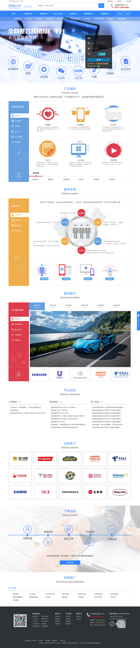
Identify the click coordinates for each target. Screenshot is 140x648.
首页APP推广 (82, 594)
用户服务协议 (14, 410)
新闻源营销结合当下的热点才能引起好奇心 (64, 419)
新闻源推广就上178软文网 (59, 410)
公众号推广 (32, 594)
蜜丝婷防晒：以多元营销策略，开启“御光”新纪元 (106, 424)
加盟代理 (57, 619)
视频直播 (18, 142)
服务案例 (57, 623)
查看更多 (19, 175)
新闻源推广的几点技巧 (57, 421)
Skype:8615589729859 (116, 616)
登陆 (119, 14)
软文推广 (40, 640)
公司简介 (68, 616)
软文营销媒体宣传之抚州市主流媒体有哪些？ (105, 427)
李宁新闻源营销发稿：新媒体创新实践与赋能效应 (106, 407)
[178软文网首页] (20, 5)
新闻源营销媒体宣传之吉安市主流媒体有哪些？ (106, 419)
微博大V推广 (66, 594)
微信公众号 (18, 329)
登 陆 (99, 60)
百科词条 (16, 600)
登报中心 (114, 597)
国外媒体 (96, 179)
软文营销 (33, 640)
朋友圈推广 (18, 121)
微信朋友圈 (18, 324)
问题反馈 (78, 619)
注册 (127, 14)
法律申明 (68, 621)
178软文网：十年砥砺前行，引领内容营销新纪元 (25, 407)
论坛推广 (81, 179)
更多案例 (19, 374)
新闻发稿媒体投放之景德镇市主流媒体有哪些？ (106, 413)
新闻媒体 (18, 115)
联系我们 (68, 619)
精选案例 (104, 14)
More (19, 402)
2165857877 (101, 622)
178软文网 (62, 640)
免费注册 (70, 562)
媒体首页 (35, 179)
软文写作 (18, 126)
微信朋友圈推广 (18, 597)
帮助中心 (119, 1)
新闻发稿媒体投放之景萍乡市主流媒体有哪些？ (106, 410)
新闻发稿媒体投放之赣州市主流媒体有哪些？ (105, 416)
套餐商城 (43, 14)
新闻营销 (17, 319)
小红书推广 (35, 621)
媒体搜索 (47, 640)
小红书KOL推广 (51, 594)
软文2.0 (17, 131)
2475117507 (101, 620)
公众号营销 (18, 137)
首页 (13, 14)
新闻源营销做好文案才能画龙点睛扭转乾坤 (64, 427)
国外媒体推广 (45, 626)
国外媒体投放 (33, 597)
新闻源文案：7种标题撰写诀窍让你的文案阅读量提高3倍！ (68, 425)
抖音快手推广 (98, 594)
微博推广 (51, 179)
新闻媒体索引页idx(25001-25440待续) (62, 407)
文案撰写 (81, 597)
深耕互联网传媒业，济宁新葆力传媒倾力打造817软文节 (27, 413)
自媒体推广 (66, 179)
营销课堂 (88, 14)
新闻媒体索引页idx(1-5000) (59, 413)
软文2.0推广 (58, 14)
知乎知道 (112, 179)
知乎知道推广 (115, 594)
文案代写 (73, 14)
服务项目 (28, 14)
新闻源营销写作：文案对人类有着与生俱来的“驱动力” (67, 416)
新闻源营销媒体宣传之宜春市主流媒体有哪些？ (106, 421)
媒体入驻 (129, 1)
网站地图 (110, 1)
